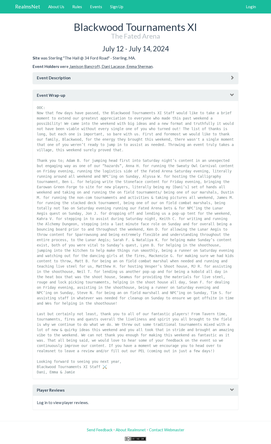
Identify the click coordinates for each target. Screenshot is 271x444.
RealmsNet (27, 6)
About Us (56, 6)
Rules (77, 6)
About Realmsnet (131, 429)
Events (96, 6)
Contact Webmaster (166, 429)
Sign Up (116, 6)
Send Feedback (99, 429)
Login (251, 6)
